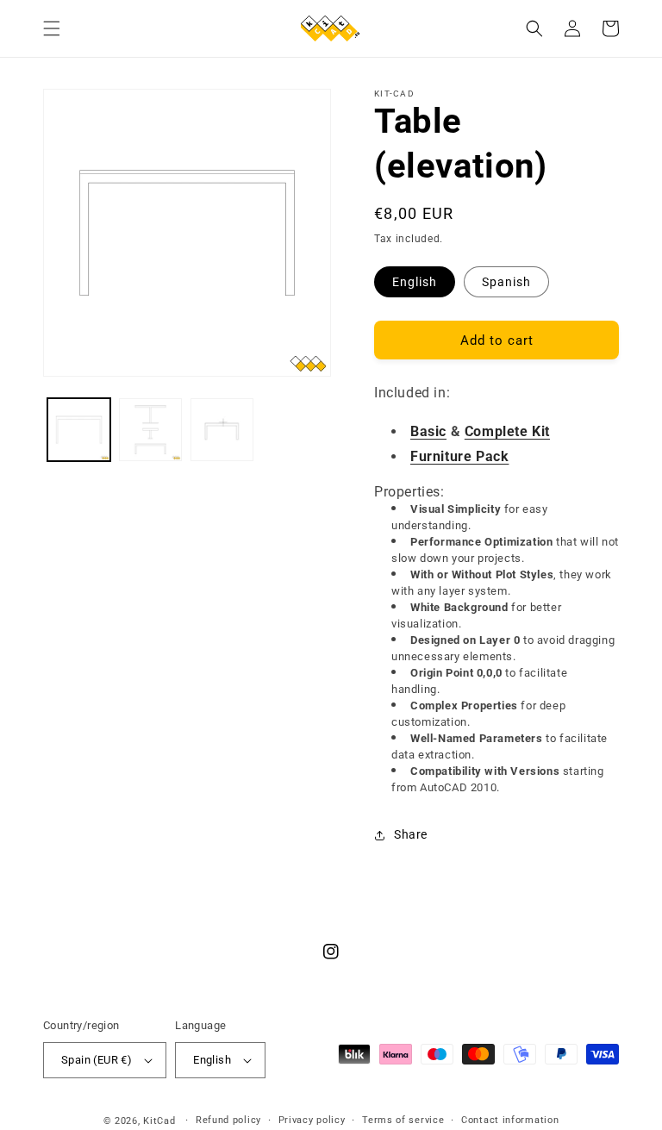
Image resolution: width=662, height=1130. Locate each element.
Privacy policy (312, 1120)
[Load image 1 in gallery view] (78, 429)
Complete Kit (507, 431)
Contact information (510, 1120)
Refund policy (228, 1120)
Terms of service (403, 1120)
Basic (428, 431)
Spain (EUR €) (96, 1059)
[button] (52, 28)
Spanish (506, 282)
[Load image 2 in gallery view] (150, 429)
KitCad (159, 1121)
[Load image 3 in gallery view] (221, 429)
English (414, 282)
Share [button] (411, 834)
